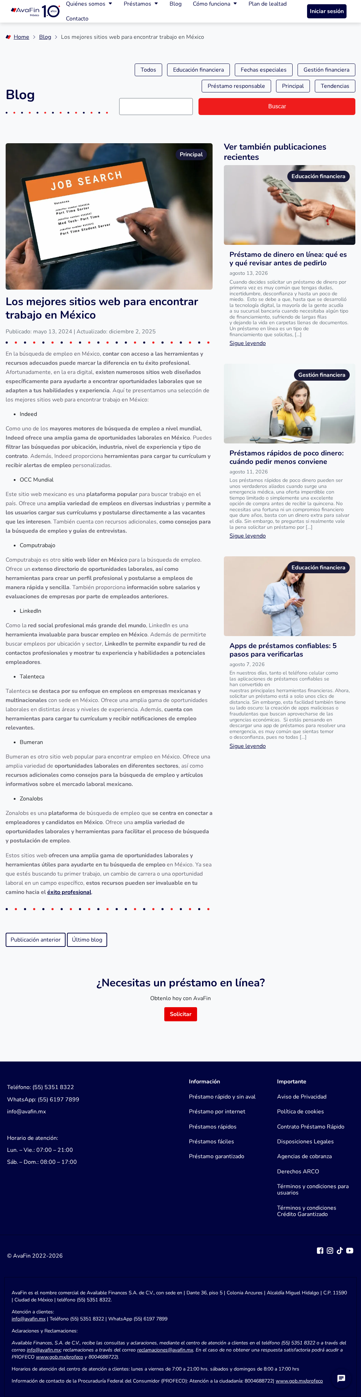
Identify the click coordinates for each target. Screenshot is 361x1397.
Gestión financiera (326, 70)
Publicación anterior (36, 940)
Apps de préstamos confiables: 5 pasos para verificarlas (283, 650)
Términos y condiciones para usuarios (313, 1189)
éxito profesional (69, 892)
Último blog (87, 940)
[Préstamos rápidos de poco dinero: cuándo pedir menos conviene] (289, 403)
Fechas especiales (264, 70)
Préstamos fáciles (211, 1141)
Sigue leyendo (248, 343)
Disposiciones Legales (305, 1141)
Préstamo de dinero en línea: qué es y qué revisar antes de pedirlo (288, 259)
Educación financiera (198, 70)
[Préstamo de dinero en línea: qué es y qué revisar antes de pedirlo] (289, 205)
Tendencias (335, 86)
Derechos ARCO (298, 1171)
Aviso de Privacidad (301, 1097)
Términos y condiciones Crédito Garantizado (306, 1211)
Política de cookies (300, 1111)
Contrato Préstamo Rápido (310, 1127)
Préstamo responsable (236, 86)
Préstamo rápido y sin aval (222, 1097)
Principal (293, 86)
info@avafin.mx (28, 1319)
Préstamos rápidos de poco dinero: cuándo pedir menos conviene (287, 457)
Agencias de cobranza (304, 1156)
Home (21, 37)
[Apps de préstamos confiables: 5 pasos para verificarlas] (289, 596)
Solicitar (180, 1014)
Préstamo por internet (217, 1111)
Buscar (277, 106)
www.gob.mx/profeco (299, 1381)
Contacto (77, 19)
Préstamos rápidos (213, 1127)
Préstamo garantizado (216, 1156)
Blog (45, 37)
